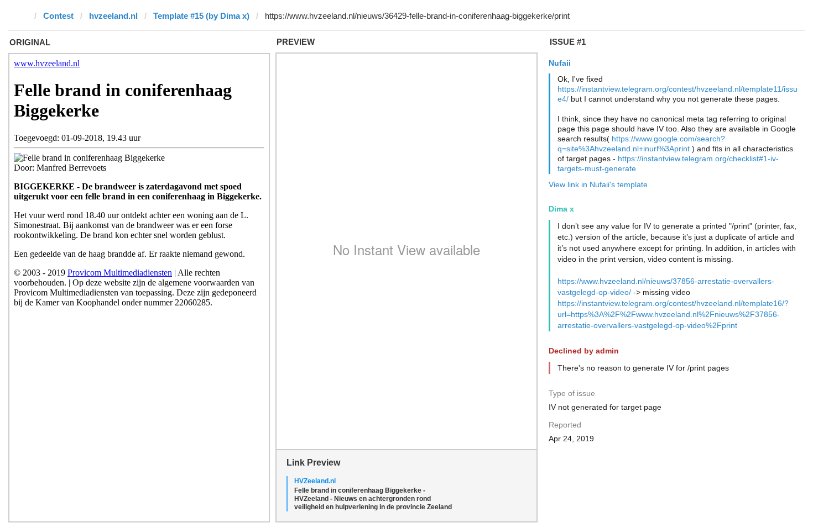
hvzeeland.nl (113, 15)
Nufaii (560, 63)
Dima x (561, 208)
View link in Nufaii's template (598, 184)
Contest (58, 15)
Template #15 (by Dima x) (201, 15)
